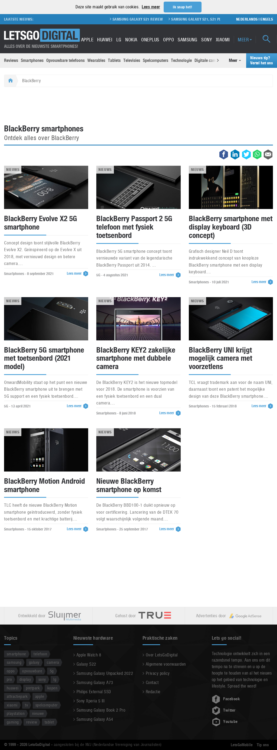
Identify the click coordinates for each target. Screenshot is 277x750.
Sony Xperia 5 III (90, 700)
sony (42, 679)
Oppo (168, 39)
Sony (206, 39)
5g (52, 671)
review (31, 722)
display (25, 679)
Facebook (231, 698)
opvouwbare (32, 671)
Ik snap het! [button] (182, 7)
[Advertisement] (138, 106)
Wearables (96, 60)
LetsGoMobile (242, 744)
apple (39, 696)
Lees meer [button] (151, 6)
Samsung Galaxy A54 (95, 719)
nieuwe (38, 713)
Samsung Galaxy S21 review (124, 19)
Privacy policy (158, 673)
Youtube (230, 721)
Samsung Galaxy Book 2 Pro (101, 710)
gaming (13, 722)
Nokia (131, 39)
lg (54, 679)
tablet (49, 722)
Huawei (104, 39)
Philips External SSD (94, 691)
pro (9, 679)
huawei (13, 688)
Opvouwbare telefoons (65, 60)
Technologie (181, 60)
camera (53, 662)
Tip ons (263, 744)
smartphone (16, 654)
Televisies (131, 60)
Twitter (229, 710)
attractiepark (17, 696)
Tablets (114, 60)
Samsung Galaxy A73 (95, 682)
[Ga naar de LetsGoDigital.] (9, 81)
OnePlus (150, 39)
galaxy (34, 662)
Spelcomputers (155, 60)
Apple (87, 39)
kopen (52, 688)
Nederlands (247, 19)
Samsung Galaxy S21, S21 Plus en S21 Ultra (197, 19)
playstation (16, 713)
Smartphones (32, 60)
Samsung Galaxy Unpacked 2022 (105, 673)
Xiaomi (223, 39)
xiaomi (12, 705)
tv (26, 705)
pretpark (33, 688)
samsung (14, 662)
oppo (11, 671)
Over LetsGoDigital (162, 655)
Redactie (153, 691)
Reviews (11, 60)
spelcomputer (46, 705)
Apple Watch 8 (89, 655)
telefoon (40, 654)
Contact (152, 682)
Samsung (187, 39)
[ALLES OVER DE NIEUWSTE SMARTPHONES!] (42, 35)
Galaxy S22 (86, 664)
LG (118, 39)
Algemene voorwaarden (166, 664)
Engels (266, 19)
